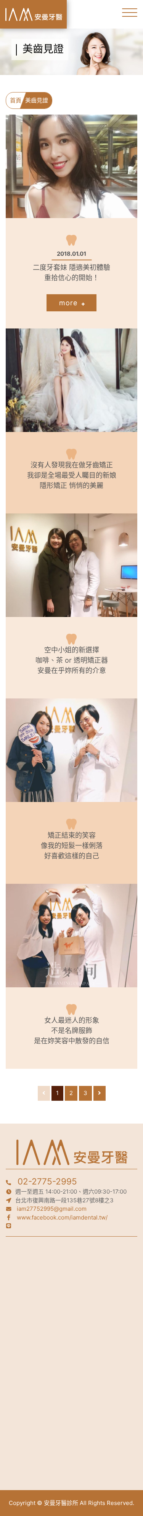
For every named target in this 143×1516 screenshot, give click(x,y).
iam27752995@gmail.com (52, 1208)
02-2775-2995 (47, 1181)
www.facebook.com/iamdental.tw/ (62, 1217)
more (69, 303)
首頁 (15, 100)
